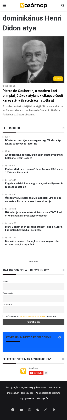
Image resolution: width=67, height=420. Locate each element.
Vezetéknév (8, 293)
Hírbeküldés (27, 393)
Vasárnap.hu (55, 387)
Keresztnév (8, 304)
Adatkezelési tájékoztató (48, 393)
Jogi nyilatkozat (27, 398)
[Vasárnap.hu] (33, 5)
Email (5, 281)
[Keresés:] (62, 7)
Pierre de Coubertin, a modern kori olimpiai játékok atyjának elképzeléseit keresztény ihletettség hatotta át (33, 95)
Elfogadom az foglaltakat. (31, 316)
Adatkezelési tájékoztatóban (33, 316)
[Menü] (4, 7)
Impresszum (13, 393)
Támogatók (42, 398)
